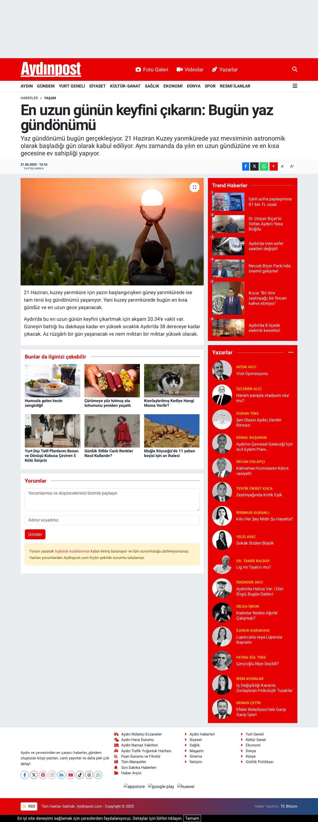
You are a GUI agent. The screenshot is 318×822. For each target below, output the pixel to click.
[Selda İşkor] (222, 611)
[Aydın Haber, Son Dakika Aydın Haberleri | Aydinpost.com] (51, 69)
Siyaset (196, 739)
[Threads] (89, 775)
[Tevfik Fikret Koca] (222, 491)
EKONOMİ (173, 86)
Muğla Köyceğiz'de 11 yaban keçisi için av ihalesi (169, 453)
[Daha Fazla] (274, 166)
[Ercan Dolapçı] (222, 467)
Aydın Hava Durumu (137, 739)
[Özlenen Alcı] (222, 394)
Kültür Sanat (256, 739)
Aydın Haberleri (202, 734)
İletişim (196, 762)
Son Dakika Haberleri (138, 767)
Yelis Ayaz (246, 537)
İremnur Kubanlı (252, 512)
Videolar (194, 69)
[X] (34, 775)
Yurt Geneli (255, 734)
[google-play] (161, 786)
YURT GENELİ (72, 86)
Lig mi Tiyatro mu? (253, 567)
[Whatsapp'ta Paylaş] (264, 166)
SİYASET (97, 86)
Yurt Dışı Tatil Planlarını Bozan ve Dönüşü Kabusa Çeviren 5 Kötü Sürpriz (52, 456)
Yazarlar (228, 69)
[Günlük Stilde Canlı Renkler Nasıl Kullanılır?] (112, 430)
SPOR (210, 86)
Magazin (196, 751)
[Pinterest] (43, 775)
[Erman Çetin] (222, 708)
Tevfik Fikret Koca (254, 488)
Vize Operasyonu (252, 373)
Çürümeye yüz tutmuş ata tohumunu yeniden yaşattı (107, 403)
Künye (251, 756)
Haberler (29, 98)
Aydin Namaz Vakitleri (139, 745)
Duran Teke (247, 413)
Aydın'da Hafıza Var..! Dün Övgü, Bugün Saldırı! (259, 591)
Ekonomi (253, 745)
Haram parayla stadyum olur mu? (262, 398)
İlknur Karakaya (253, 630)
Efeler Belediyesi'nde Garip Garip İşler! (261, 712)
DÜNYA (193, 86)
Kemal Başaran (251, 437)
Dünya (251, 751)
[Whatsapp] (98, 775)
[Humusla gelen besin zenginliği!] (52, 380)
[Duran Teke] (222, 418)
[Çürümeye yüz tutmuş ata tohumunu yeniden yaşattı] (112, 380)
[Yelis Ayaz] (222, 539)
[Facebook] (25, 775)
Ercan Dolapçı (250, 461)
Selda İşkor (247, 606)
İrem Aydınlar (250, 679)
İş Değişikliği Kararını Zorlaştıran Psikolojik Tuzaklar (264, 688)
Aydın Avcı (246, 367)
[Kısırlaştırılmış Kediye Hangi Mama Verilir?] (171, 380)
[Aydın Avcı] (222, 369)
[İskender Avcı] (222, 587)
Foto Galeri (155, 69)
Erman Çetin (248, 703)
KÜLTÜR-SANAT (125, 86)
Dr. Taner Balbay (253, 561)
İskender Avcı (249, 582)
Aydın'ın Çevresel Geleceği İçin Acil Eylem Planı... (264, 447)
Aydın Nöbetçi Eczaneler (141, 734)
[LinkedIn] (61, 775)
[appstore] (135, 786)
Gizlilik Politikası (260, 762)
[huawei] (186, 786)
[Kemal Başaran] (222, 443)
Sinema (196, 756)
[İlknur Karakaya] (222, 636)
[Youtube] (71, 775)
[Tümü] (290, 352)
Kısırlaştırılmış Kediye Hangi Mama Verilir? (169, 403)
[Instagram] (52, 775)
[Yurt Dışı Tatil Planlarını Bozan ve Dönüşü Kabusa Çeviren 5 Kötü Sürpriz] (52, 430)
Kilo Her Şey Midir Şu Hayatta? (264, 518)
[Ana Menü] (295, 86)
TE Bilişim (288, 806)
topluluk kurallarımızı (73, 551)
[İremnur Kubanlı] (222, 515)
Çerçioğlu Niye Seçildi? (257, 663)
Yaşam (50, 98)
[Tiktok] (80, 775)
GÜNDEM (46, 86)
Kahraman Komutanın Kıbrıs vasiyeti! (262, 471)
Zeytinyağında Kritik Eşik (259, 494)
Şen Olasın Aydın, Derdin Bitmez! (258, 422)
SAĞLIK (152, 86)
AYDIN (27, 86)
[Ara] (294, 69)
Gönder (35, 534)
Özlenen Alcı (248, 389)
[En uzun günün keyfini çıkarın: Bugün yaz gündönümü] (112, 231)
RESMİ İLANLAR (235, 86)
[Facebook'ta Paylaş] (245, 166)
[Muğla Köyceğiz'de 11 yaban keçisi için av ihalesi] (171, 430)
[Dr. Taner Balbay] (222, 563)
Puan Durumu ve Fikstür (140, 756)
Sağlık (195, 745)
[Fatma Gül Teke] (222, 660)
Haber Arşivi (131, 773)
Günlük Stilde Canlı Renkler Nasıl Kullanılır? (108, 453)
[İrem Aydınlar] (222, 684)
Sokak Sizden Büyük (255, 543)
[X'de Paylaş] (254, 166)
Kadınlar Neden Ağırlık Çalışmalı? (257, 615)
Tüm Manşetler (133, 762)
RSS (31, 806)
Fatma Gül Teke (251, 657)
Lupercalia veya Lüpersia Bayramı (259, 640)
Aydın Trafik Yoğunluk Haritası (146, 751)
